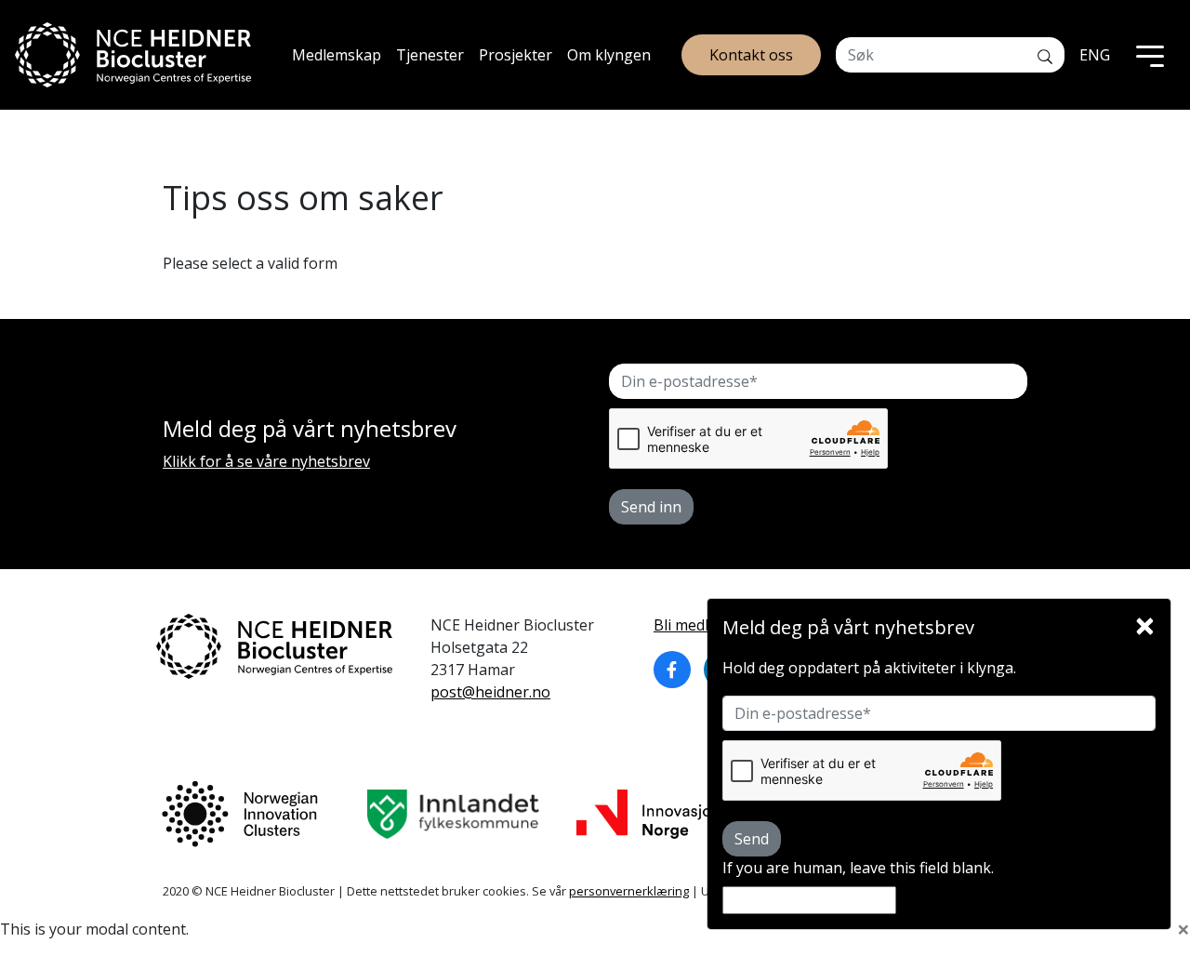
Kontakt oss (751, 55)
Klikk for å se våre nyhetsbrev (266, 461)
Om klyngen (609, 55)
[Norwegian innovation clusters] (240, 814)
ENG (1094, 55)
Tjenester (430, 55)
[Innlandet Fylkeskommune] (453, 814)
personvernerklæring (629, 891)
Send (751, 839)
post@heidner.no (490, 692)
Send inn (651, 507)
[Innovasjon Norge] (648, 814)
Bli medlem (692, 625)
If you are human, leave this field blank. (858, 867)
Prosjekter (515, 55)
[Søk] (1044, 55)
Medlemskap (336, 55)
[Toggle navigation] (1150, 55)
